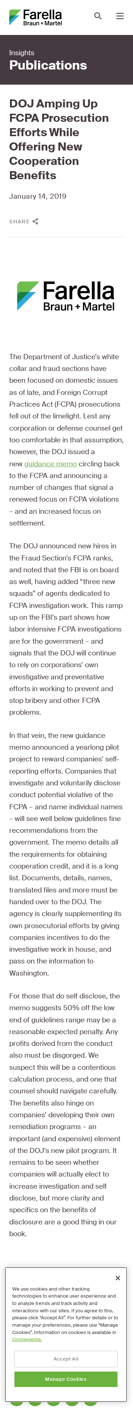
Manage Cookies (65, 1379)
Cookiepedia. (27, 1339)
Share (19, 221)
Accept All (66, 1359)
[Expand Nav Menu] (120, 15)
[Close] (118, 1278)
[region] (66, 1334)
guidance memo (50, 463)
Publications (48, 65)
